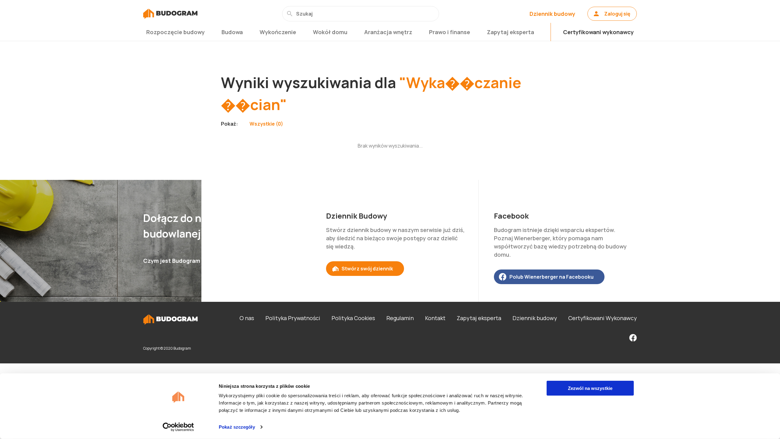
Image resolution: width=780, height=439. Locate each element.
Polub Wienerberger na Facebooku (551, 276)
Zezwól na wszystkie (590, 388)
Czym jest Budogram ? (173, 260)
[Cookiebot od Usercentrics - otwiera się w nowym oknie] (178, 427)
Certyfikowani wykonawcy (598, 32)
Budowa (232, 32)
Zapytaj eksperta (510, 32)
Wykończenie (278, 32)
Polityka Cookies (353, 318)
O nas (246, 318)
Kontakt (435, 318)
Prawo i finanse (449, 32)
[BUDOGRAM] (170, 14)
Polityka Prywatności (292, 318)
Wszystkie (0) (266, 123)
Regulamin (400, 318)
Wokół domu (330, 32)
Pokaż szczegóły (237, 427)
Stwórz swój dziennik (367, 268)
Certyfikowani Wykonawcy (602, 318)
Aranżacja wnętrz (388, 32)
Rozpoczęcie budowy (175, 32)
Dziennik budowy (552, 13)
